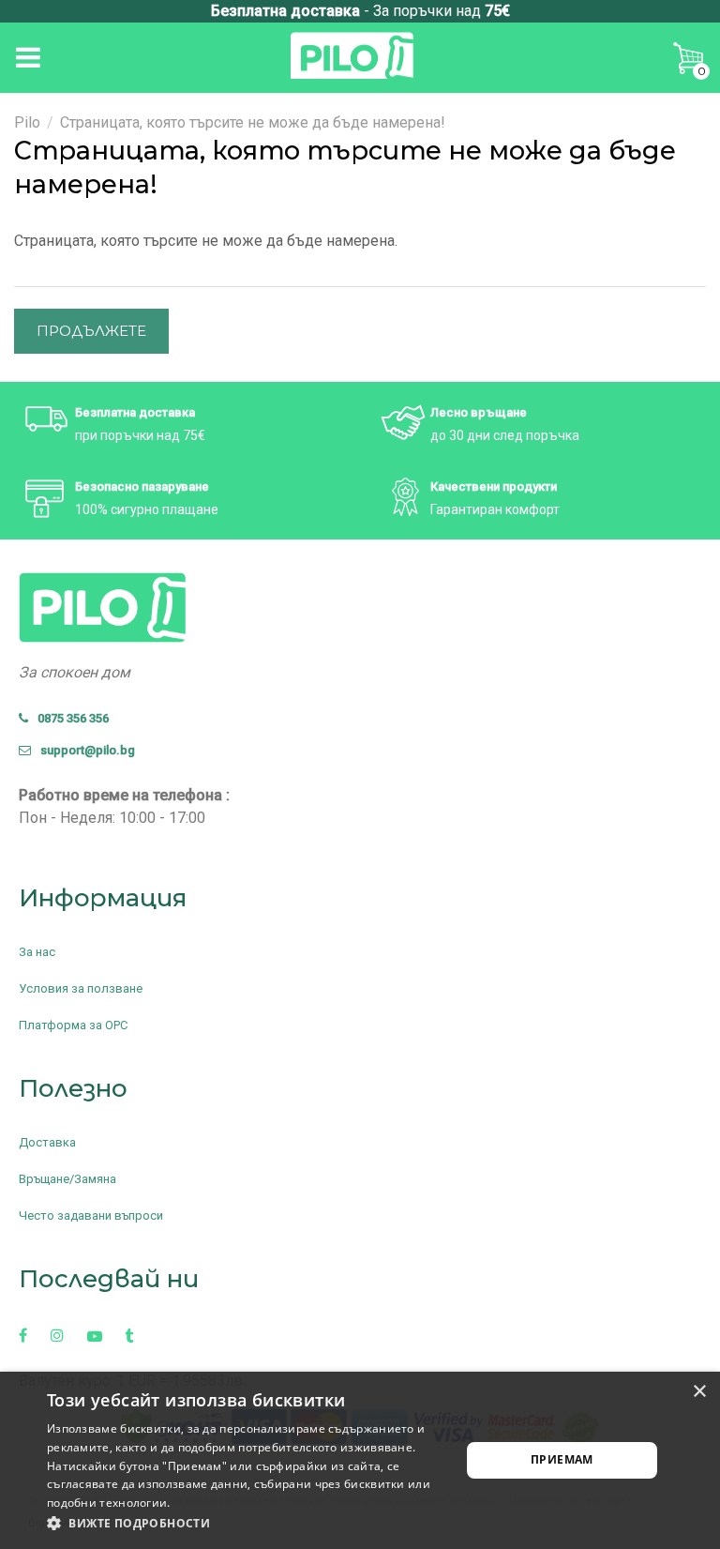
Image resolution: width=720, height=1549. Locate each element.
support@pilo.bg (83, 750)
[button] (247, 1523)
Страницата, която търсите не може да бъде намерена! (252, 122)
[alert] (360, 1460)
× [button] (699, 1392)
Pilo (27, 122)
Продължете (91, 331)
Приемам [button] (562, 1459)
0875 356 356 (69, 718)
